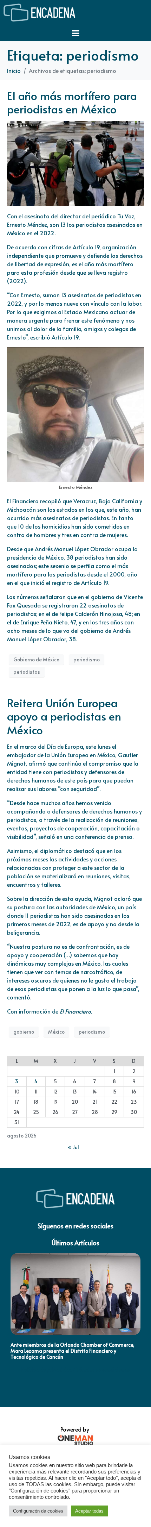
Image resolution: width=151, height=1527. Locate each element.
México (56, 1031)
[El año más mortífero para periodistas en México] (75, 162)
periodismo (86, 659)
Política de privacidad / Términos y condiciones (75, 1369)
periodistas (26, 671)
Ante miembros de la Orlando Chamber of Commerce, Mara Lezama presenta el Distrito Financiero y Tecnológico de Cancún (72, 1350)
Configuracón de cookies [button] (38, 1511)
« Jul (73, 1147)
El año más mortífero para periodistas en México (72, 102)
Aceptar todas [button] (89, 1511)
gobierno (23, 1031)
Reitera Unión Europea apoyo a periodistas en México (64, 716)
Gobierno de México (36, 659)
